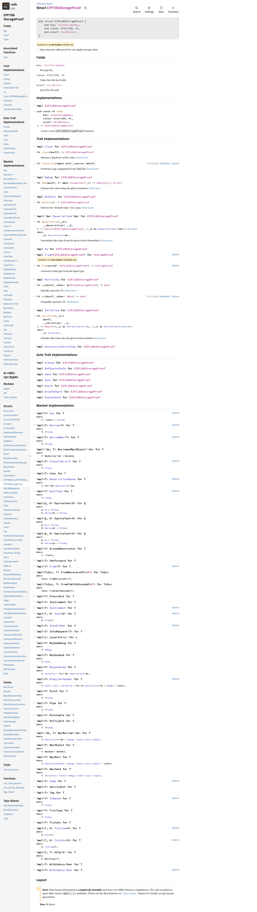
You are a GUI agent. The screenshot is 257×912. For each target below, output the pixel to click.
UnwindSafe (53, 397)
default (47, 202)
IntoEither (58, 625)
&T (88, 572)
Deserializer (107, 228)
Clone (49, 146)
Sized (61, 420)
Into (57, 613)
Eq (46, 249)
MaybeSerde (58, 667)
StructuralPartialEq (60, 346)
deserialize (50, 221)
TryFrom (60, 828)
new (59, 111)
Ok (87, 326)
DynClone (56, 491)
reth (14, 5)
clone (45, 152)
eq (43, 285)
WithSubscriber (61, 870)
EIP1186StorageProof (60, 105)
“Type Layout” (129, 893)
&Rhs (70, 296)
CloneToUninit (60, 461)
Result (101, 182)
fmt (44, 182)
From (48, 254)
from (45, 265)
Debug (49, 177)
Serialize (52, 310)
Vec (63, 31)
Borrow (54, 425)
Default (50, 196)
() (108, 182)
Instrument (58, 608)
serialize (48, 315)
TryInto (60, 840)
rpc (44, 3)
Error (116, 182)
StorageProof (103, 254)
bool (107, 285)
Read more (82, 157)
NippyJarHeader (61, 679)
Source (175, 163)
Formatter (76, 182)
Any (52, 413)
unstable (164, 163)
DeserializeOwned (63, 479)
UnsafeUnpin (54, 391)
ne (43, 296)
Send (48, 374)
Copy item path (85, 7)
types (50, 3)
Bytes (70, 31)
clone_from (49, 163)
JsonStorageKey (68, 24)
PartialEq (52, 279)
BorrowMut (57, 437)
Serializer (74, 326)
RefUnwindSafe (55, 368)
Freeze (49, 362)
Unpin (49, 386)
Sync (48, 380)
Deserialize (62, 216)
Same (53, 781)
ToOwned (55, 798)
